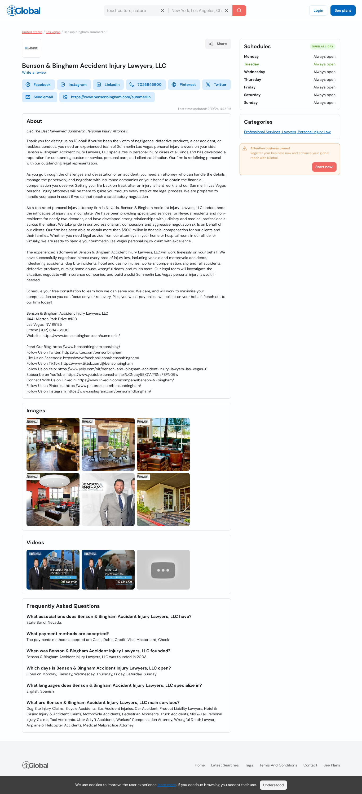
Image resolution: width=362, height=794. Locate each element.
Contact (310, 765)
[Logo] (23, 10)
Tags (249, 765)
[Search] (239, 10)
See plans (343, 10)
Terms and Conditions (278, 765)
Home (200, 765)
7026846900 (150, 84)
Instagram (78, 84)
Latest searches (225, 765)
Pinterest (188, 84)
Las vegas (53, 32)
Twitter (220, 84)
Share (222, 43)
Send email (43, 97)
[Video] (53, 570)
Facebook (42, 84)
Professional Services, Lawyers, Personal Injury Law (287, 132)
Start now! (324, 166)
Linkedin (112, 84)
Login (318, 10)
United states (32, 32)
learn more (167, 784)
